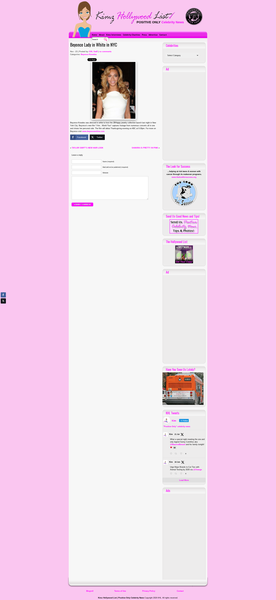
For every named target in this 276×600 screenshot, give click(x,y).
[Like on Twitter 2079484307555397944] (182, 454)
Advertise (153, 34)
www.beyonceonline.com (93, 131)
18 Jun (177, 462)
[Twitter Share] (3, 301)
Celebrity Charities (131, 34)
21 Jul (177, 434)
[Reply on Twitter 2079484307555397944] (171, 454)
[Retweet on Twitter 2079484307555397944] (176, 454)
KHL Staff (93, 51)
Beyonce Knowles (89, 54)
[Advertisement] (115, 235)
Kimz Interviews (113, 34)
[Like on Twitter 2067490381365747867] (182, 474)
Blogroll (89, 591)
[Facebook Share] (3, 294)
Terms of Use (120, 591)
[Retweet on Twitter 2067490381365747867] (176, 474)
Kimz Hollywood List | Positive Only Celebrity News (121, 598)
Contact (163, 34)
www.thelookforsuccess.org (184, 177)
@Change (197, 470)
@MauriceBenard (177, 444)
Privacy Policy (148, 591)
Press (144, 34)
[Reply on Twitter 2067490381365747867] (171, 474)
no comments (105, 51)
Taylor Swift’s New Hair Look (87, 148)
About (102, 34)
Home (94, 34)
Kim (171, 434)
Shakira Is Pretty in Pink (145, 148)
